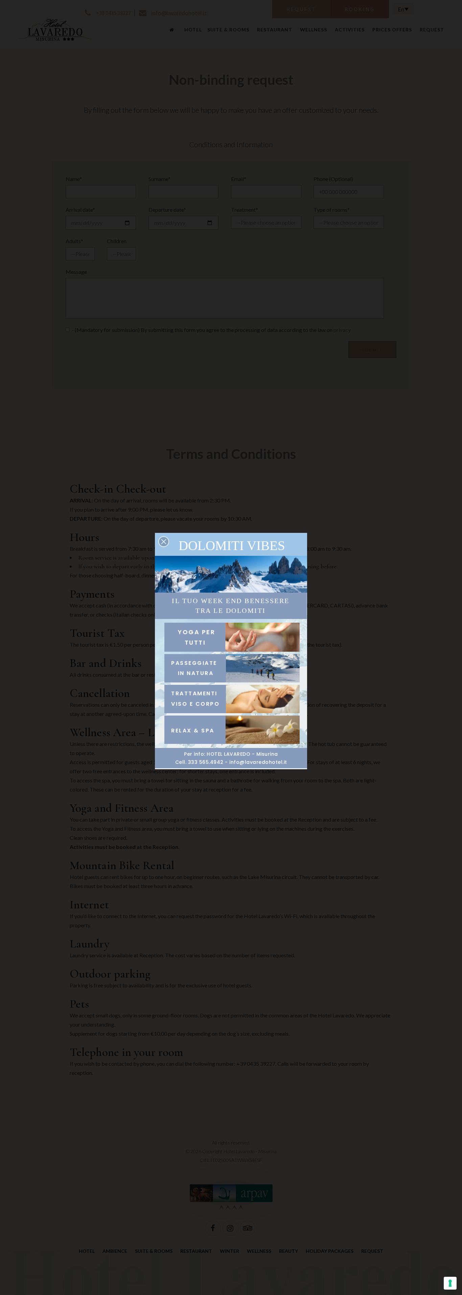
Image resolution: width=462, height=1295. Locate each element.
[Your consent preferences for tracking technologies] (450, 1283)
